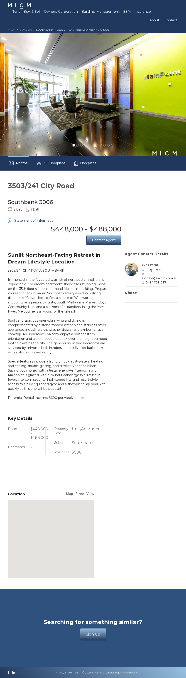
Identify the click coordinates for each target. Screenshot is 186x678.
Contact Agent (104, 240)
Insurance (142, 12)
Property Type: (61, 431)
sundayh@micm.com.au (159, 278)
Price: (12, 429)
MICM (11, 29)
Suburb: (60, 443)
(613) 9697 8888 (157, 270)
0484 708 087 (156, 282)
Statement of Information (35, 221)
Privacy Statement (67, 672)
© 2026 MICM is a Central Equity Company (109, 672)
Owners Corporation (61, 12)
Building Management (100, 12)
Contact (170, 20)
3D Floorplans (54, 163)
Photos (21, 163)
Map (69, 494)
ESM (127, 12)
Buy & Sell (32, 12)
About (154, 20)
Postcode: (62, 452)
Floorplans (88, 163)
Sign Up (93, 634)
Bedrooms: (16, 447)
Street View (85, 494)
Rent (16, 12)
